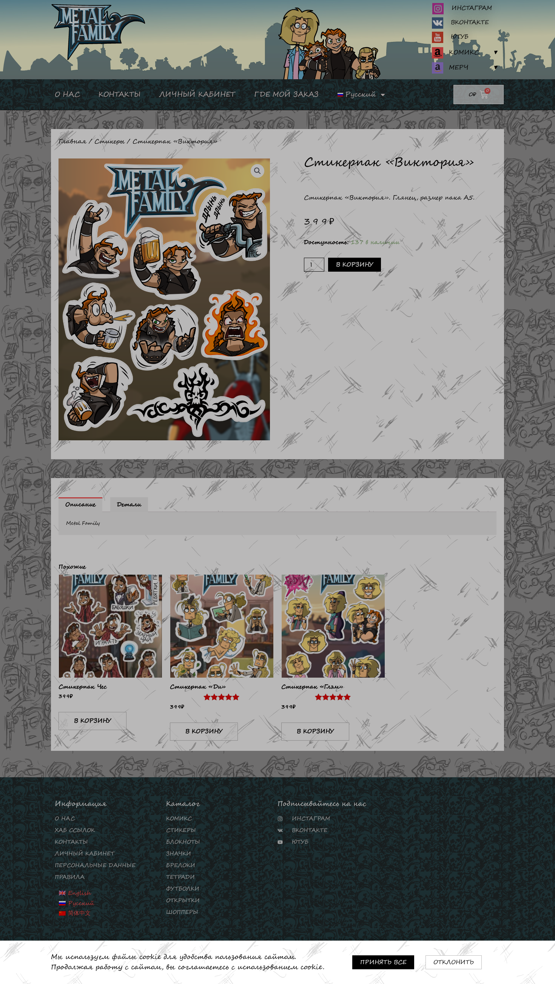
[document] (277, 492)
